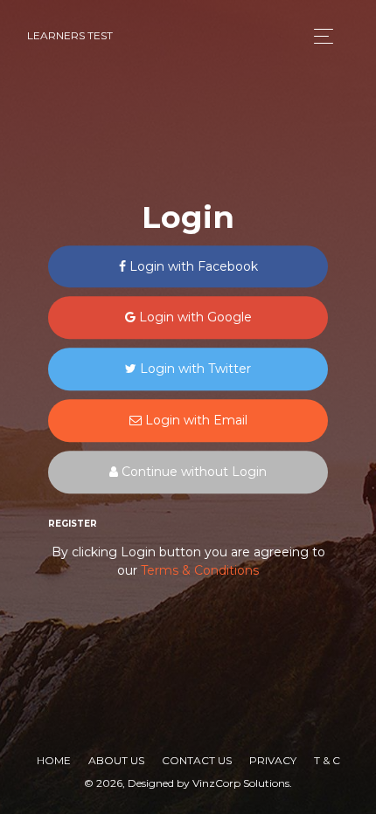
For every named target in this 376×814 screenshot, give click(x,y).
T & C (327, 760)
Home (54, 760)
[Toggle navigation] (319, 36)
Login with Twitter (193, 369)
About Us (116, 760)
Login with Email (194, 420)
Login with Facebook (192, 266)
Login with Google (194, 318)
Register (72, 523)
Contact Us (197, 760)
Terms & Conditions (200, 571)
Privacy (272, 760)
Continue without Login (192, 471)
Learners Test (70, 35)
